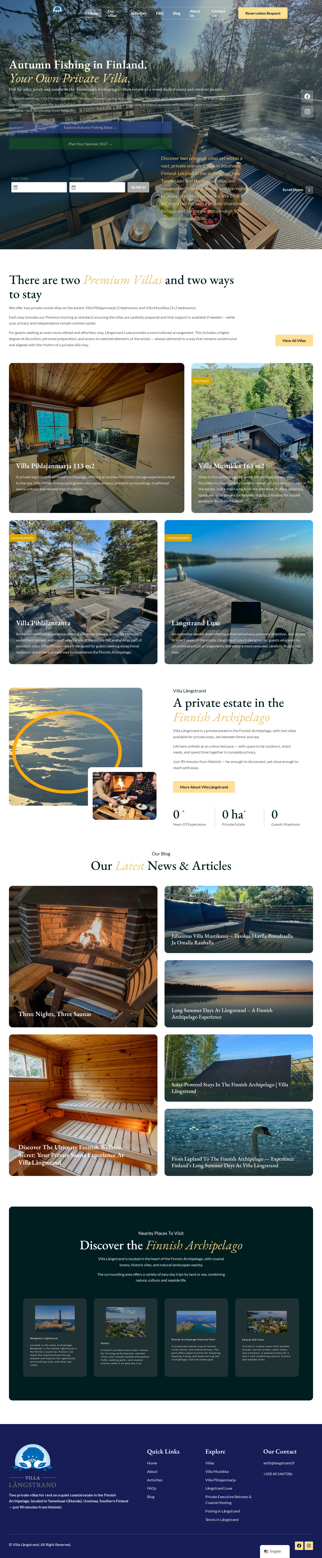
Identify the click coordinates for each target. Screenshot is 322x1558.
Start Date (20, 178)
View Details (33, 502)
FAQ (160, 13)
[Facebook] (307, 96)
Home (93, 13)
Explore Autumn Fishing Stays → (90, 127)
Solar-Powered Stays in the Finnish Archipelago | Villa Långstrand (230, 1088)
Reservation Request (263, 13)
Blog (176, 13)
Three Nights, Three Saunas (54, 1014)
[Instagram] (307, 111)
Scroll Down (293, 189)
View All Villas (294, 340)
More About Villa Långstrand (204, 787)
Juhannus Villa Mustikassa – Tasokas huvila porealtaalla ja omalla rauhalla (232, 939)
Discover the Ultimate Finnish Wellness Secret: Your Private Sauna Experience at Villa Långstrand (71, 1154)
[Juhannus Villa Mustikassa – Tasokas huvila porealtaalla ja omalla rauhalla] (239, 919)
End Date (77, 178)
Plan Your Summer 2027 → (90, 144)
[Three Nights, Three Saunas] (83, 956)
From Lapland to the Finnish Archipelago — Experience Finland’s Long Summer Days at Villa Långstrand (233, 1162)
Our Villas (112, 13)
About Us (195, 13)
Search (138, 187)
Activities (139, 13)
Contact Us (218, 13)
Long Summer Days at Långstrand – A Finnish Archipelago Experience (222, 1013)
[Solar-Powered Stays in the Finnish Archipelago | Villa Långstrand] (239, 1068)
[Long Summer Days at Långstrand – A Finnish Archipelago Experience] (239, 993)
